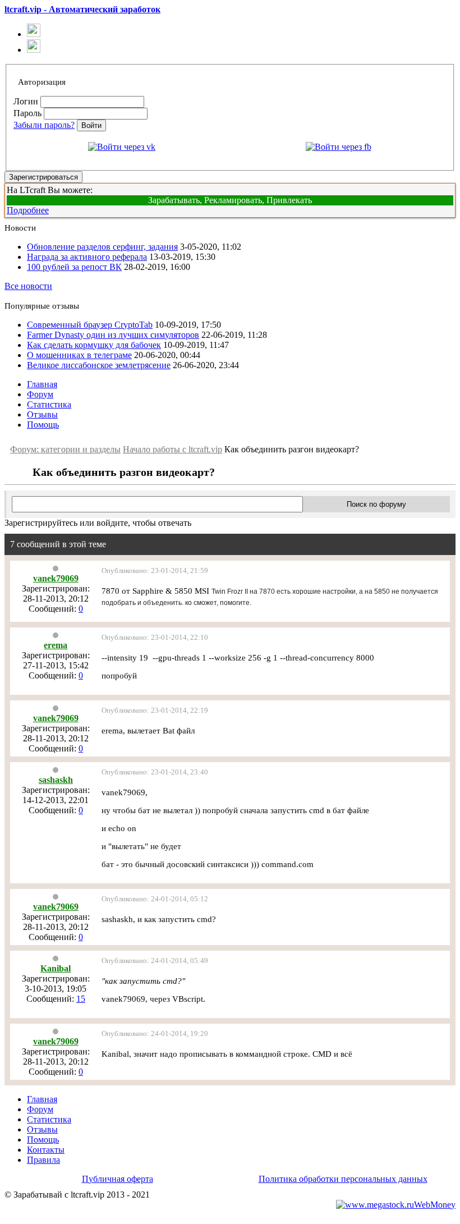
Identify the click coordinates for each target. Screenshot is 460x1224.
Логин (25, 101)
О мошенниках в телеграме (79, 355)
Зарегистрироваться (43, 177)
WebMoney (435, 1204)
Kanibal (55, 968)
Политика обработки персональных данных (343, 1179)
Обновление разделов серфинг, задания (102, 246)
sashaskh (56, 780)
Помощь (43, 424)
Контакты (46, 1149)
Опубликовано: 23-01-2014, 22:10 (155, 637)
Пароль (27, 113)
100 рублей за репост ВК (74, 267)
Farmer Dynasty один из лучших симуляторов (113, 335)
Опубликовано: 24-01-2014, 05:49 (155, 960)
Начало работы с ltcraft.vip (172, 449)
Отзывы (42, 414)
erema (55, 645)
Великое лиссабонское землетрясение (99, 365)
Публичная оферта (117, 1179)
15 (80, 998)
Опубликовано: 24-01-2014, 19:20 (155, 1033)
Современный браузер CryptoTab (90, 324)
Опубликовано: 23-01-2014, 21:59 (155, 570)
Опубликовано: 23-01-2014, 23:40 (155, 772)
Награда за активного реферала (87, 257)
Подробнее (28, 210)
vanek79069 (56, 578)
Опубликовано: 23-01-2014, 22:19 (155, 710)
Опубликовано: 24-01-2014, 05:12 (155, 899)
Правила (43, 1160)
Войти (91, 125)
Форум (40, 394)
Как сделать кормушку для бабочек (94, 345)
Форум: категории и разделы (65, 449)
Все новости (28, 286)
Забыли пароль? (44, 125)
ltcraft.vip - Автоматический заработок (82, 9)
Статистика (49, 404)
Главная (42, 384)
